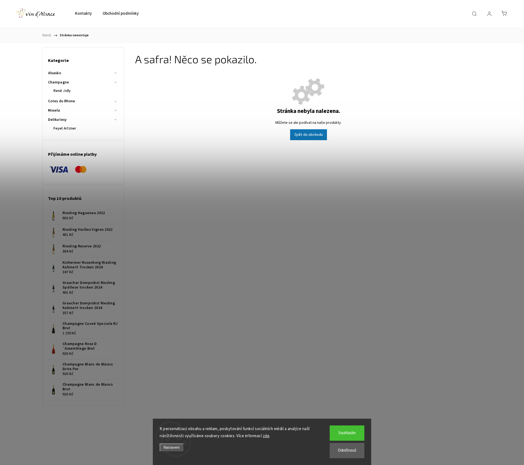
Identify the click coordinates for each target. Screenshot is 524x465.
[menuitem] (83, 13)
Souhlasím (347, 433)
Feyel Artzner (64, 128)
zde (266, 436)
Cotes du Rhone (61, 101)
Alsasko (54, 73)
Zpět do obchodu (308, 134)
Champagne (58, 82)
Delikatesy (57, 119)
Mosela (54, 110)
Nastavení (171, 447)
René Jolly (62, 91)
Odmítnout (347, 450)
